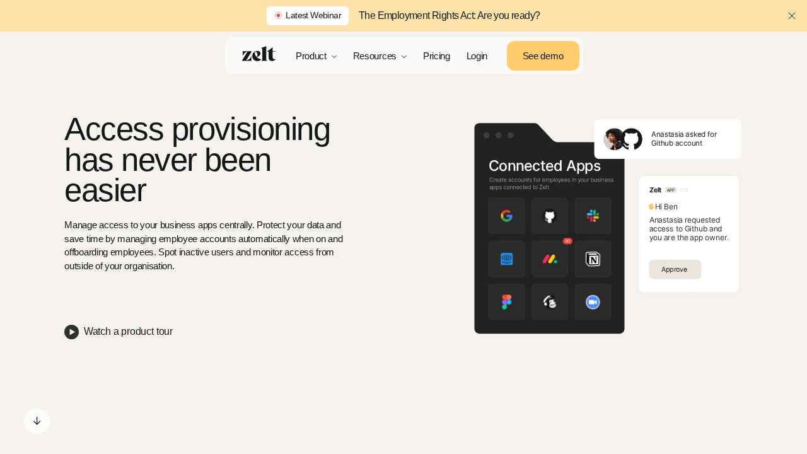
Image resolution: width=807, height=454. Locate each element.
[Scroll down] (36, 421)
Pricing (436, 55)
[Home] (259, 53)
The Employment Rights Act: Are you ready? (449, 15)
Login (477, 55)
